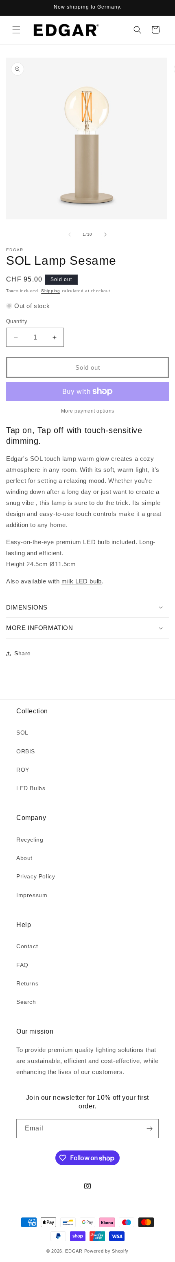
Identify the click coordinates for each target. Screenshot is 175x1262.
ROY (22, 769)
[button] (16, 30)
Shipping (50, 290)
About (24, 858)
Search (26, 1001)
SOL (22, 732)
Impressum (31, 895)
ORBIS (25, 751)
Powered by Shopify (106, 1251)
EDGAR (74, 1251)
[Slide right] (105, 234)
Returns (27, 983)
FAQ (22, 965)
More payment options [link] (87, 411)
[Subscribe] (149, 1128)
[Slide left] (70, 234)
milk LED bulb (81, 581)
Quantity (16, 321)
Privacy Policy (35, 876)
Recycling (29, 839)
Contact (27, 946)
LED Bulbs (30, 788)
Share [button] (22, 653)
